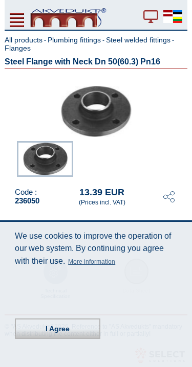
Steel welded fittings (138, 40)
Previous (12, 158)
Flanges (18, 48)
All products (23, 40)
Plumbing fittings (74, 40)
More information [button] (91, 261)
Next (180, 158)
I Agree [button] (58, 329)
